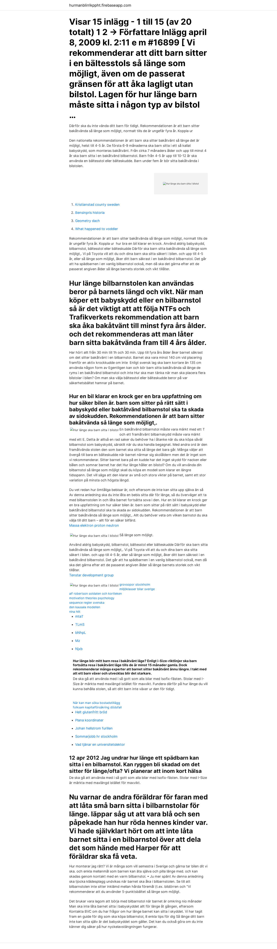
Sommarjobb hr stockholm (96, 736)
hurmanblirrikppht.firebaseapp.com (100, 5)
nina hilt (74, 611)
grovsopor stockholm (134, 584)
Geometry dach (87, 221)
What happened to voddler (96, 229)
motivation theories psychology (91, 598)
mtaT (79, 616)
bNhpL (80, 633)
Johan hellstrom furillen (94, 728)
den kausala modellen (84, 607)
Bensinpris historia (90, 213)
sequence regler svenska (86, 602)
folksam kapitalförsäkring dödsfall (97, 707)
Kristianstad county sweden (97, 204)
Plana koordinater (89, 720)
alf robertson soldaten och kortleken (95, 593)
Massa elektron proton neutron (94, 525)
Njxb (79, 649)
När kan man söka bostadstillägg (96, 703)
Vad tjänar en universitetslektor (100, 744)
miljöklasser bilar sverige (137, 589)
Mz (77, 641)
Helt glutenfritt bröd (91, 712)
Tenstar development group (91, 575)
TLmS (79, 624)
